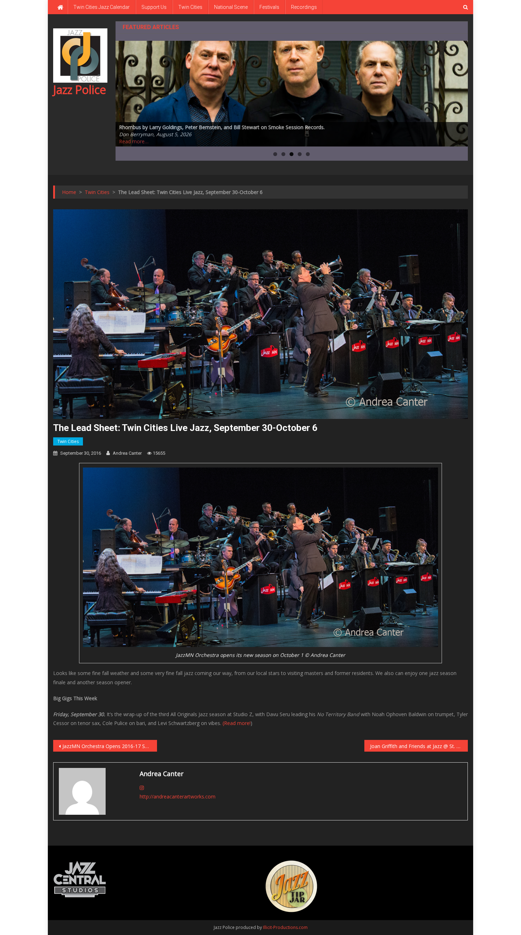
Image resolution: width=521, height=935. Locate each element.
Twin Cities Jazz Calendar (101, 7)
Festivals (269, 7)
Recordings (304, 7)
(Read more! (237, 723)
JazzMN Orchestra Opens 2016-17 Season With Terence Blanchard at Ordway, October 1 (109, 746)
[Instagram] (142, 787)
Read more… (134, 141)
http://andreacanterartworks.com (177, 796)
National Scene (231, 7)
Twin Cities (190, 7)
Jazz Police (79, 89)
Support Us (154, 7)
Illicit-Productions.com (285, 927)
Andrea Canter (127, 453)
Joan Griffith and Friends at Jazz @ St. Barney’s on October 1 (419, 746)
